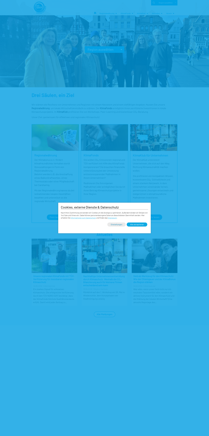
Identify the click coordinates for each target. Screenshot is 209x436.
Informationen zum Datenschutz (83, 218)
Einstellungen (116, 224)
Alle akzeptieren (137, 224)
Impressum (112, 218)
